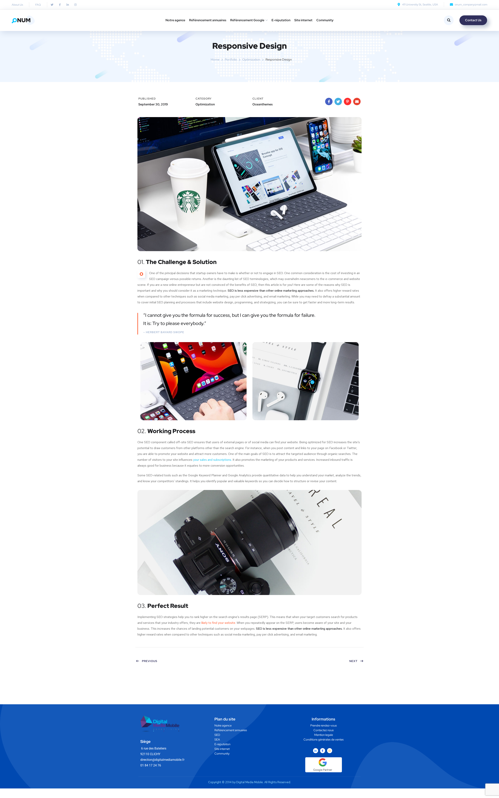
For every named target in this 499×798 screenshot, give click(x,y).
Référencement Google (247, 20)
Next (353, 661)
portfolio (231, 59)
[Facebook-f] (322, 750)
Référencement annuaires (207, 20)
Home (215, 59)
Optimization (251, 59)
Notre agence (175, 20)
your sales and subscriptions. (212, 460)
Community (325, 20)
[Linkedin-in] (315, 750)
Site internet (303, 20)
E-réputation (281, 20)
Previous (149, 661)
